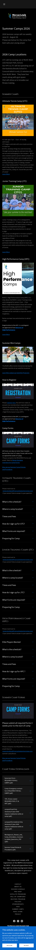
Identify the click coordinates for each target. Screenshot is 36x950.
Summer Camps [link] (18, 909)
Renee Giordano (17, 460)
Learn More (6, 174)
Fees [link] (18, 906)
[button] (4, 4)
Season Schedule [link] (18, 889)
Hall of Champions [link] (17, 896)
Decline (9, 945)
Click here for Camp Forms (11, 462)
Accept (26, 945)
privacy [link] (18, 914)
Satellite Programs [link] (18, 894)
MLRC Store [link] (18, 911)
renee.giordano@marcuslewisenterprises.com (17, 751)
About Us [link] (18, 886)
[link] (18, 16)
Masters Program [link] (18, 899)
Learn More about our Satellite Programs (15, 373)
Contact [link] (18, 884)
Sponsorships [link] (18, 904)
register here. (11, 403)
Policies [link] (18, 901)
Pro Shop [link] (18, 891)
